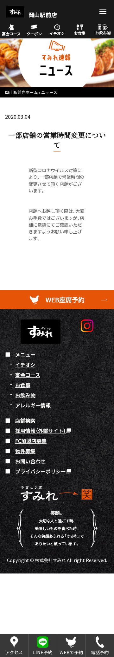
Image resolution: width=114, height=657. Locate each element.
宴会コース (11, 33)
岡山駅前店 (42, 15)
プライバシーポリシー (40, 471)
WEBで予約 (71, 652)
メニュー (25, 354)
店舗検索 (25, 420)
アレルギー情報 (33, 405)
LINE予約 (42, 652)
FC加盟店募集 (31, 441)
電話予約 (100, 652)
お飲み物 (103, 32)
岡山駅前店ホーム (21, 92)
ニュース (49, 92)
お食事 (80, 33)
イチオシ (57, 33)
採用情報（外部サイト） (40, 430)
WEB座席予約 (65, 299)
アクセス (14, 652)
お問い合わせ (30, 461)
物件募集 (25, 451)
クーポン (34, 33)
